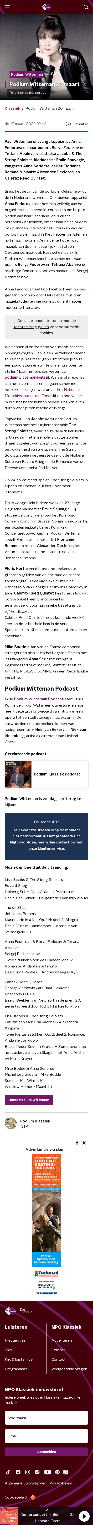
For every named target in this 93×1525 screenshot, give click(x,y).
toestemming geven (31, 327)
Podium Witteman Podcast (39, 699)
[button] (84, 1516)
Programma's (16, 1369)
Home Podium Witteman (29, 1100)
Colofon (59, 1350)
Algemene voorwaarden (25, 1483)
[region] (46, 836)
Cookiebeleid (16, 1497)
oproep (79, 289)
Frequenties (15, 1340)
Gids (8, 1350)
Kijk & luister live (19, 1359)
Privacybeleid (60, 1483)
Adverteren (62, 1340)
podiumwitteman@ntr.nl (27, 377)
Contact (59, 1359)
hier (48, 486)
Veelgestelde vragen (69, 1369)
